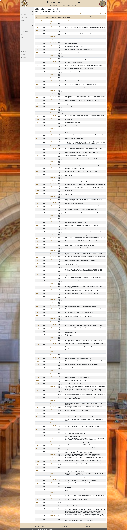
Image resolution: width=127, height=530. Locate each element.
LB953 (37, 309)
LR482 (37, 508)
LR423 (37, 496)
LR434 (37, 502)
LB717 (37, 244)
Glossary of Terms (40, 526)
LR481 (37, 505)
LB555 (37, 200)
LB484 (37, 171)
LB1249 (37, 364)
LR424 (37, 499)
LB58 (37, 52)
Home (23, 8)
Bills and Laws (24, 17)
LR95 (37, 407)
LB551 (37, 184)
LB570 (37, 203)
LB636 (37, 228)
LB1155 (37, 338)
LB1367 (37, 383)
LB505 (37, 177)
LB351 (37, 146)
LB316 (37, 113)
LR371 (37, 470)
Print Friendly (103, 13)
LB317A (37, 119)
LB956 (37, 312)
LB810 (37, 260)
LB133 (37, 65)
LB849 (37, 266)
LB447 (37, 162)
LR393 (37, 477)
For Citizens (23, 51)
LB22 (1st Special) (38, 43)
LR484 (37, 515)
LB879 (37, 277)
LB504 (37, 174)
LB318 (37, 122)
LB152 (37, 78)
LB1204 (37, 348)
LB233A (37, 106)
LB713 (37, 231)
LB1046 (37, 328)
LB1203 (37, 344)
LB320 (37, 129)
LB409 (37, 152)
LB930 (37, 287)
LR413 (37, 493)
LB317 (37, 116)
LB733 (37, 254)
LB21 (37, 40)
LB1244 (37, 358)
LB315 (37, 109)
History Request (24, 31)
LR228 (37, 439)
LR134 (37, 413)
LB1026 (37, 322)
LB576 (37, 209)
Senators (23, 40)
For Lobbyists (24, 57)
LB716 (37, 241)
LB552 (37, 187)
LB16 (37, 24)
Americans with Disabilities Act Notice (70, 525)
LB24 (37, 49)
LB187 (37, 97)
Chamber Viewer (24, 11)
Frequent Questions (40, 525)
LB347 (37, 138)
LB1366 (37, 380)
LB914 (37, 280)
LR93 (37, 404)
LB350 (37, 142)
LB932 (37, 293)
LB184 (37, 87)
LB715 (37, 238)
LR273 (37, 451)
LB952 (37, 306)
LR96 (37, 410)
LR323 (37, 464)
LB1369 (37, 386)
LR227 (37, 435)
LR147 (37, 416)
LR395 (37, 483)
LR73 (37, 397)
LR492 (37, 519)
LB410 (37, 155)
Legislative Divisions (25, 26)
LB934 (37, 299)
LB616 (37, 219)
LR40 (37, 394)
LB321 (37, 135)
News (22, 34)
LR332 (37, 467)
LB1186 (37, 341)
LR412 (37, 489)
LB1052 (37, 334)
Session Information (25, 43)
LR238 (37, 442)
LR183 (37, 420)
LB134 (37, 68)
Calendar (23, 20)
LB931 (37, 290)
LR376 (37, 473)
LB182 (37, 81)
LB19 (37, 33)
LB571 (37, 206)
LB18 (37, 30)
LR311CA (37, 461)
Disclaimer (89, 526)
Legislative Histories (25, 28)
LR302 (37, 458)
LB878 (37, 274)
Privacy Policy (90, 525)
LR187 (37, 423)
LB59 (37, 55)
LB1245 (37, 361)
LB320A (37, 132)
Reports (22, 37)
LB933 (37, 296)
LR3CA (37, 390)
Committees (23, 23)
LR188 (37, 426)
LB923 (37, 284)
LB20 (37, 36)
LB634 (37, 222)
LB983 (37, 318)
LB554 (37, 196)
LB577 (37, 212)
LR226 (37, 432)
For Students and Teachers (27, 60)
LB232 (37, 100)
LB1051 (37, 331)
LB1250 (37, 367)
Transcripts (23, 45)
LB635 (37, 225)
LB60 (37, 59)
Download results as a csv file (61, 13)
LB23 (37, 46)
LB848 (37, 263)
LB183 (37, 84)
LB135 (37, 71)
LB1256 (37, 371)
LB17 (37, 27)
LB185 (37, 90)
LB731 (37, 247)
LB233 (37, 103)
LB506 (37, 181)
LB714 (37, 235)
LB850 (37, 270)
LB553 (37, 193)
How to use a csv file (77, 13)
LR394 (37, 480)
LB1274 (37, 374)
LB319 (37, 125)
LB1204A (37, 351)
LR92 (37, 400)
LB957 (37, 315)
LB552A (37, 190)
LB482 (37, 165)
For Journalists (24, 54)
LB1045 (37, 325)
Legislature (23, 14)
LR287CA (37, 454)
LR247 (37, 445)
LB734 (37, 257)
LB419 (37, 158)
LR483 (37, 512)
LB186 (37, 94)
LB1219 (37, 355)
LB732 (37, 250)
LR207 (37, 429)
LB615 (37, 216)
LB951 (37, 303)
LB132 (37, 62)
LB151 (37, 75)
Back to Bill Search (39, 13)
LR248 (37, 448)
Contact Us (64, 526)
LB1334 (37, 377)
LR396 (37, 486)
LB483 (37, 168)
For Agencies (24, 48)
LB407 (37, 149)
